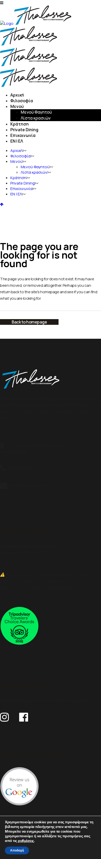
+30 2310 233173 (22, 468)
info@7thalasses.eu (28, 485)
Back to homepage (29, 322)
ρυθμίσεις (26, 841)
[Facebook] (23, 715)
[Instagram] (4, 715)
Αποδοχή (17, 850)
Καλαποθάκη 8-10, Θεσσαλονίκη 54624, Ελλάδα (32, 448)
